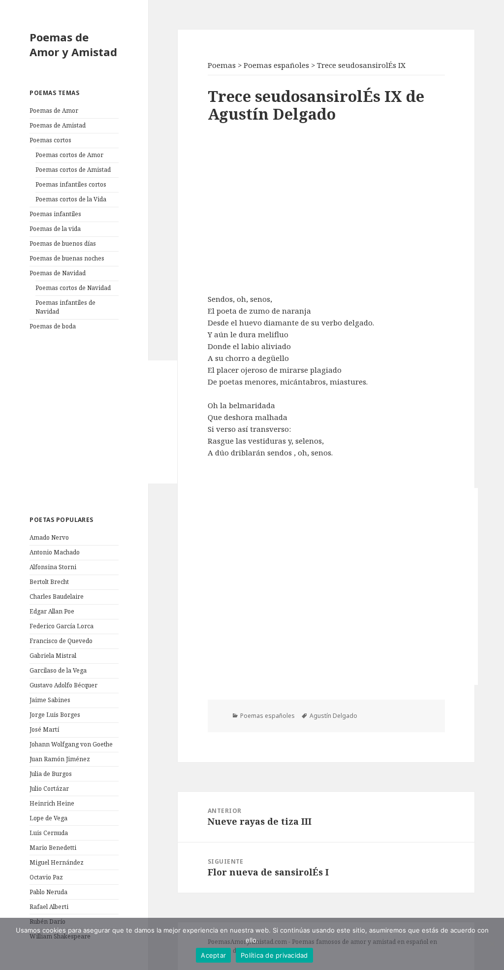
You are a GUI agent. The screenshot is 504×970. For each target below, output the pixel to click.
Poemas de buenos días (63, 243)
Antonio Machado (55, 552)
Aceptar (213, 955)
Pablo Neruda (48, 892)
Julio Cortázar (49, 788)
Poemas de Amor (54, 110)
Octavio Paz (46, 877)
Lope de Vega (48, 818)
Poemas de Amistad (58, 125)
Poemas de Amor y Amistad (73, 44)
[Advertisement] (103, 422)
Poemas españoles (267, 715)
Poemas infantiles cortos (70, 184)
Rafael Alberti (49, 907)
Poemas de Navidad (58, 273)
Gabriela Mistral (53, 655)
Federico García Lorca (62, 626)
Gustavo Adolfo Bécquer (63, 685)
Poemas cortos (50, 140)
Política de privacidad (274, 955)
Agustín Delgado (333, 715)
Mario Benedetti (53, 847)
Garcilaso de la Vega (58, 670)
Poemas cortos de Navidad (73, 288)
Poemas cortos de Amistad (73, 169)
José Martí (44, 729)
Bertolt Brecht (49, 582)
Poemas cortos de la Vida (70, 199)
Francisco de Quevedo (61, 641)
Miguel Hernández (57, 862)
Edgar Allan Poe (52, 611)
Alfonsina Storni (53, 567)
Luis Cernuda (49, 833)
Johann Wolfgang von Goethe (71, 744)
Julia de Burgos (51, 774)
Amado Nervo (49, 537)
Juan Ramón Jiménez (60, 759)
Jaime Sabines (50, 700)
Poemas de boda (53, 326)
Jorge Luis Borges (55, 715)
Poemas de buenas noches (67, 258)
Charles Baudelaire (57, 596)
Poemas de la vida (55, 229)
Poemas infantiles (55, 214)
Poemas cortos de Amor (69, 155)
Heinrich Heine (52, 803)
